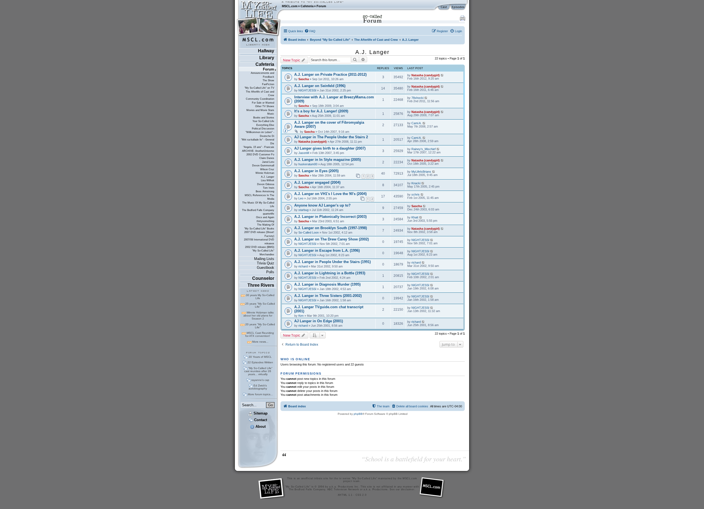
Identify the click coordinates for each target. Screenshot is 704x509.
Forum (321, 6)
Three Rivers (261, 285)
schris (415, 194)
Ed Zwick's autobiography (258, 387)
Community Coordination (260, 99)
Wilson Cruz (267, 169)
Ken (301, 315)
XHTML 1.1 (345, 495)
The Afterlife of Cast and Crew (260, 93)
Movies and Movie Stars (260, 110)
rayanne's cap (260, 379)
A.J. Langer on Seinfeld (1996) (319, 86)
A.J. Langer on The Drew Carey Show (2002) (331, 239)
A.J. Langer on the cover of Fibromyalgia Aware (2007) (329, 124)
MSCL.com (290, 6)
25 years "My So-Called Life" (260, 305)
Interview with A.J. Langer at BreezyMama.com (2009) (334, 99)
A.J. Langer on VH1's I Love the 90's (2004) (330, 194)
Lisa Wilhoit (267, 180)
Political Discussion (263, 128)
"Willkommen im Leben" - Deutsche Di (260, 134)
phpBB (358, 413)
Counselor (263, 278)
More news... (260, 341)
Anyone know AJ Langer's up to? (322, 205)
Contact (260, 420)
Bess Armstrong (265, 191)
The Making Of (265, 224)
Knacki (415, 183)
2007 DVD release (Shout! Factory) (259, 234)
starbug (303, 210)
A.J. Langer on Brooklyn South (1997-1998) (330, 228)
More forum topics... (260, 394)
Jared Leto (268, 162)
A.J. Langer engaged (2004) (317, 182)
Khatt (414, 217)
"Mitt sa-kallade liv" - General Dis (257, 141)
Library (266, 57)
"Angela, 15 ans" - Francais (258, 147)
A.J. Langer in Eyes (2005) (316, 171)
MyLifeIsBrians (421, 171)
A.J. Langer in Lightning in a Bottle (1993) (329, 273)
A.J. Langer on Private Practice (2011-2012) (330, 74)
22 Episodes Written (260, 362)
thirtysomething (265, 221)
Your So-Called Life (263, 121)
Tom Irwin (268, 187)
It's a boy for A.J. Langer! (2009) (321, 111)
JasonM (303, 153)
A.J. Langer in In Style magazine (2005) (327, 160)
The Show (268, 80)
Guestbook (265, 268)
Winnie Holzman (264, 173)
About (260, 426)
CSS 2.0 (361, 495)
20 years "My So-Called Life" (260, 326)
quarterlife (268, 213)
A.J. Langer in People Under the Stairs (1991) (332, 262)
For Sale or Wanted (263, 102)
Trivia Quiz (265, 263)
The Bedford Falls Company (258, 210)
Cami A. (416, 123)
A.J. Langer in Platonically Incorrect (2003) (330, 217)
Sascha (303, 79)
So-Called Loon (308, 232)
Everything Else (265, 125)
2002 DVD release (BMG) (259, 247)
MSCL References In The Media (259, 197)
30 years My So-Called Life (260, 297)
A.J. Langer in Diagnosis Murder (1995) (327, 284)
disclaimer (407, 489)
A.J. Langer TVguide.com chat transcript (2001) (328, 309)
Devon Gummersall (263, 165)
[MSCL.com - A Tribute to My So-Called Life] (259, 6)
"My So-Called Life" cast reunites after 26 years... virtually (258, 371)
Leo (300, 198)
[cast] (444, 7)
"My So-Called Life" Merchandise (263, 252)
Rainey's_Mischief (423, 149)
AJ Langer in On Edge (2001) (318, 321)
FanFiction (268, 84)
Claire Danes (266, 158)
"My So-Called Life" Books (259, 228)
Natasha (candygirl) (425, 75)
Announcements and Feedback (262, 75)
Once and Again (265, 217)
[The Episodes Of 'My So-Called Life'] (458, 7)
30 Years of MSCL (260, 356)
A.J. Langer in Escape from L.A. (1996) (327, 250)
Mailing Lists (264, 259)
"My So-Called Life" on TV (259, 87)
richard (303, 266)
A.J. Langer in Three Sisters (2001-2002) (328, 296)
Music (270, 113)
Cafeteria (307, 6)
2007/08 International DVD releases (259, 241)
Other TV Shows (264, 106)
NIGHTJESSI (307, 90)
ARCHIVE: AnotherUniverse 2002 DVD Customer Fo (258, 153)
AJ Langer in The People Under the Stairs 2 (331, 137)
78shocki (417, 97)
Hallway (266, 50)
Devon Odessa (265, 184)
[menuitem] (309, 31)
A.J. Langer (267, 176)
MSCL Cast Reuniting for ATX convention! (259, 334)
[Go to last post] (442, 75)
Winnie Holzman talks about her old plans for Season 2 (258, 315)
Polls (270, 272)
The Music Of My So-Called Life (258, 204)
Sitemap (260, 413)
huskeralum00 (307, 164)
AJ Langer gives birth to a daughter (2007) (329, 148)
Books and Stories (263, 117)
